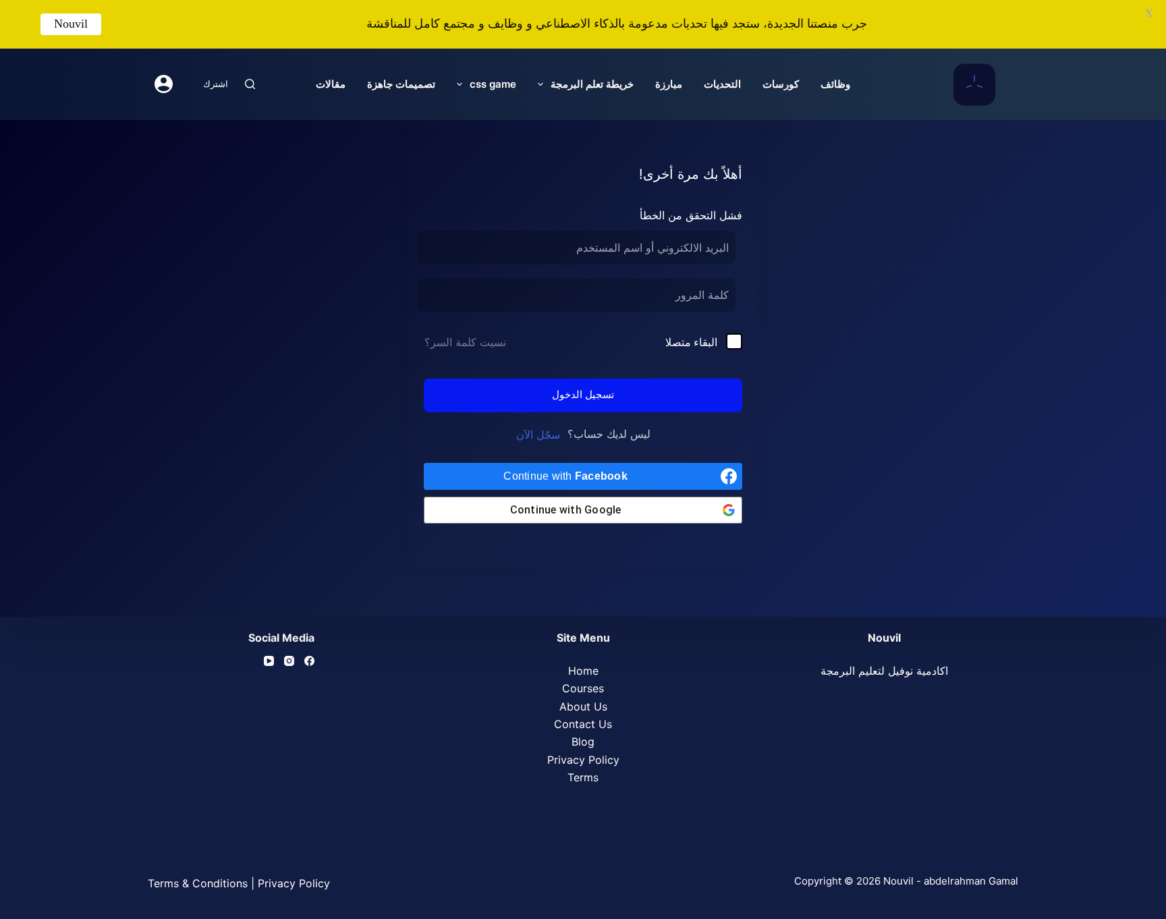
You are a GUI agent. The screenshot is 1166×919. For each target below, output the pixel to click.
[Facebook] (309, 661)
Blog (583, 741)
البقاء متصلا (691, 342)
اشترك (215, 83)
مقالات (330, 84)
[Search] (250, 84)
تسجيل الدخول (583, 394)
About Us (583, 706)
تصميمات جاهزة (401, 84)
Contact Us (583, 724)
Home (583, 670)
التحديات (722, 84)
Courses (583, 688)
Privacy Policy (583, 760)
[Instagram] (289, 661)
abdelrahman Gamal (971, 880)
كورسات (780, 84)
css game (493, 84)
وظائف (835, 84)
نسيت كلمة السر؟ (465, 342)
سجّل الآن (538, 434)
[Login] (164, 84)
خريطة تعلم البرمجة (592, 84)
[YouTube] (269, 661)
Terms (583, 777)
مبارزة (668, 84)
